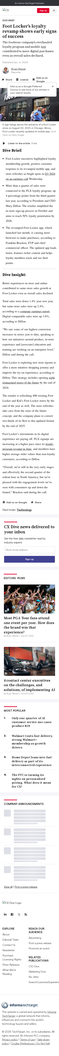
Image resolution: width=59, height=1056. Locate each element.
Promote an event (39, 948)
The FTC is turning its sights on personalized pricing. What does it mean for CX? (31, 780)
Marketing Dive (37, 971)
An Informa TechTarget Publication (29, 3)
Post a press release (26, 886)
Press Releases (11, 964)
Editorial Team (10, 939)
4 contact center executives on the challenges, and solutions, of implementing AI (29, 685)
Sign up (43, 10)
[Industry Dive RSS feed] (25, 914)
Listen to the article (22, 143)
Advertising (35, 937)
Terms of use (27, 1039)
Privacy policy (10, 1039)
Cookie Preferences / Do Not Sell (30, 1043)
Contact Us (8, 945)
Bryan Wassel (18, 68)
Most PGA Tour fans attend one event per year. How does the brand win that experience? (29, 625)
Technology (24, 509)
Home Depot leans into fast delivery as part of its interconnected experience (32, 761)
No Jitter (34, 976)
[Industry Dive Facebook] (12, 914)
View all (8, 886)
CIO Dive (34, 966)
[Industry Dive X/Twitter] (18, 914)
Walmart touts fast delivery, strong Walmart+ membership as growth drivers (32, 741)
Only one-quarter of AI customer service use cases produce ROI (32, 722)
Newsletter (8, 950)
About (6, 934)
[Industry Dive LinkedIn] (5, 914)
